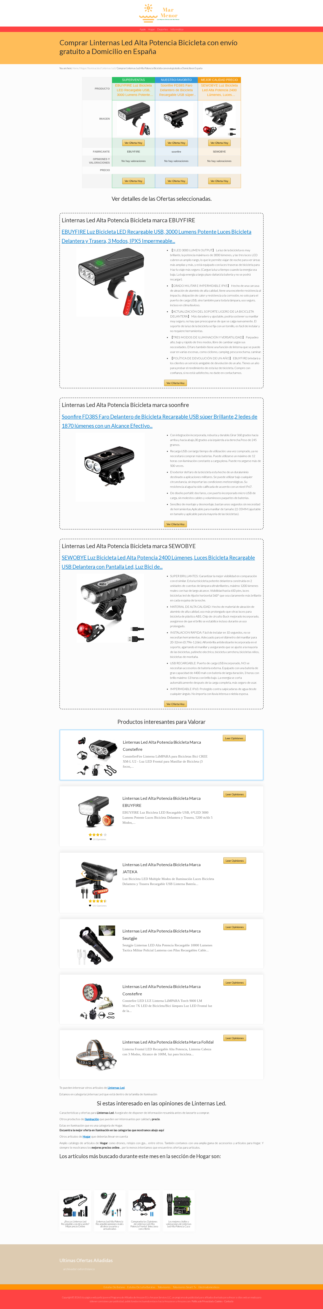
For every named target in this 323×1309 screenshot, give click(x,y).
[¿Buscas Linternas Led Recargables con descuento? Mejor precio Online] (75, 1204)
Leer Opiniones (234, 738)
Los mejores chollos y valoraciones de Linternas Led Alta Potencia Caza (178, 1224)
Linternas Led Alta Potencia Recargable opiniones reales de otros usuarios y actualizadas (110, 1225)
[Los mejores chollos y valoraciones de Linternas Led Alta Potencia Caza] (178, 1204)
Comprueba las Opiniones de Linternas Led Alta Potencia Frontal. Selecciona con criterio (144, 1225)
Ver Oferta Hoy (133, 142)
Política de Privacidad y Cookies (207, 1301)
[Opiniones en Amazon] (97, 835)
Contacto (228, 1301)
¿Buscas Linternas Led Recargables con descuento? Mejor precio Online (75, 1224)
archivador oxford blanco (79, 1269)
